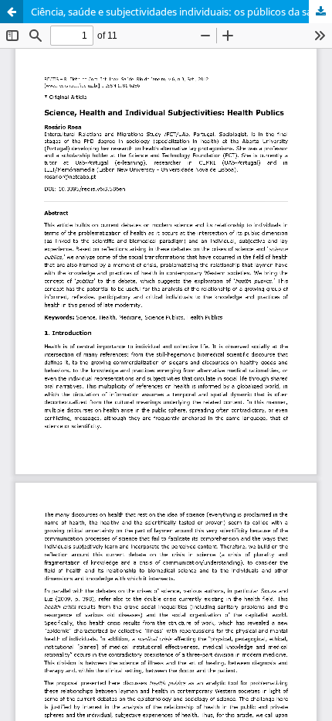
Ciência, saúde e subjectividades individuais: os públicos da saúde (180, 12)
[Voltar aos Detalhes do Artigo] (11, 11)
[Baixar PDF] (320, 11)
